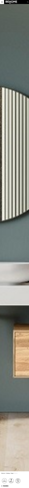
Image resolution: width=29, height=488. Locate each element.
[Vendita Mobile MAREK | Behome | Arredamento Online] (10, 3)
